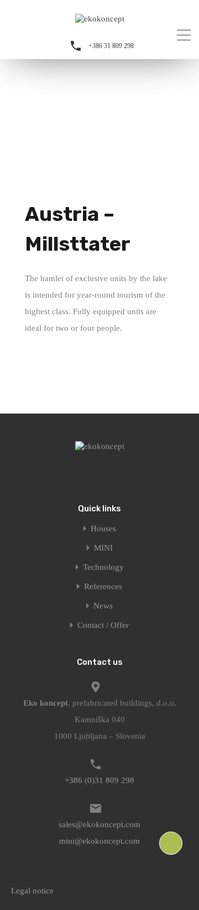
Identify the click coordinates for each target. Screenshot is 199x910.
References (103, 587)
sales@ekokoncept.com (99, 824)
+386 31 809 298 (111, 46)
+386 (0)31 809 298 (99, 780)
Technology (103, 567)
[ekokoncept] (99, 18)
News (103, 606)
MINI (103, 548)
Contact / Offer (103, 625)
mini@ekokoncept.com (99, 841)
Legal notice (32, 890)
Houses (103, 529)
